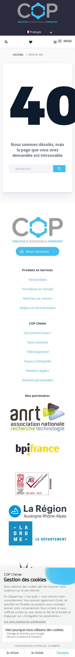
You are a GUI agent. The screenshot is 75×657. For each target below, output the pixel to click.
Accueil (18, 54)
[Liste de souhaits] (31, 42)
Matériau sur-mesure (37, 298)
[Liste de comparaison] (55, 42)
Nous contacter (37, 251)
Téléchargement (37, 352)
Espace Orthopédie (37, 361)
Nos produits (38, 279)
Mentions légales (37, 371)
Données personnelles (37, 380)
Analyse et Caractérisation (38, 308)
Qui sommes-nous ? (37, 333)
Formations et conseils (37, 289)
